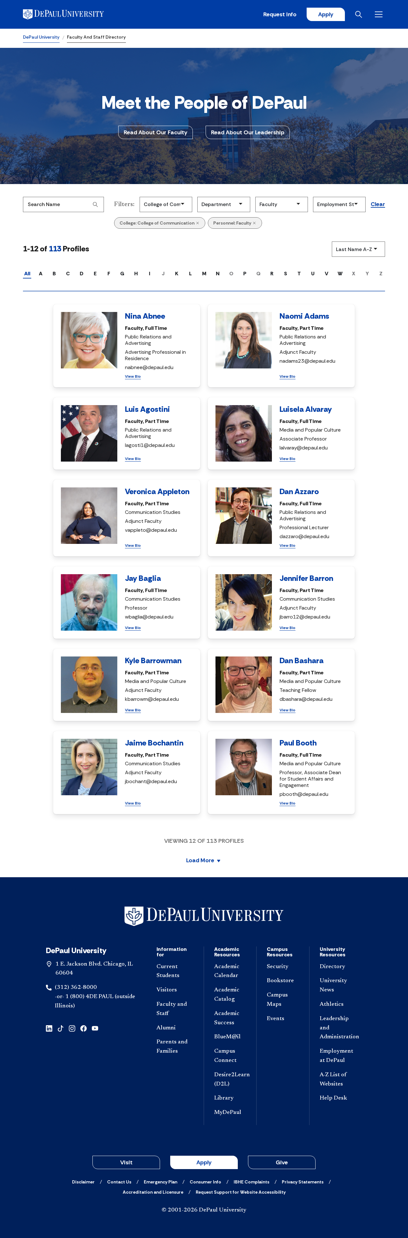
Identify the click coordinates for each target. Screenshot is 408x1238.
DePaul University (41, 37)
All (27, 273)
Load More (200, 860)
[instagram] (72, 1028)
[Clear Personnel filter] (254, 223)
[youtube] (95, 1028)
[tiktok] (60, 1028)
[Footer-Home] (204, 916)
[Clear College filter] (197, 223)
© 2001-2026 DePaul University (204, 1210)
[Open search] (360, 14)
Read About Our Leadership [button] (247, 132)
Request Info (279, 14)
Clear (378, 204)
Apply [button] (204, 1162)
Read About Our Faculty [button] (155, 132)
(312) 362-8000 (76, 987)
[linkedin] (49, 1028)
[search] (95, 204)
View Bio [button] (133, 376)
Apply (325, 14)
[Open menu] (380, 14)
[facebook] (83, 1028)
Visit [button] (126, 1162)
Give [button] (282, 1162)
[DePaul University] (72, 14)
